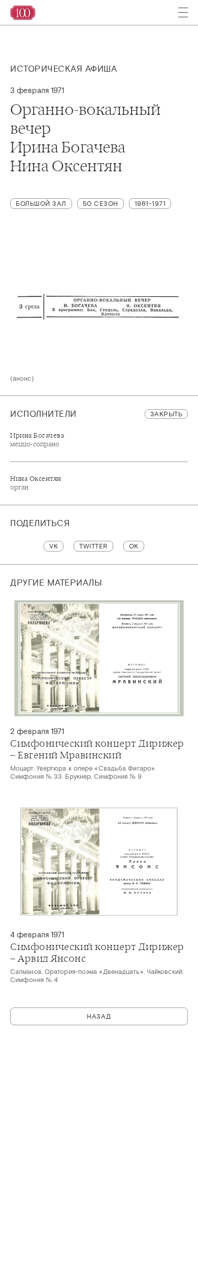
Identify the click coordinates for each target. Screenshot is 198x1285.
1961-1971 (150, 203)
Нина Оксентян (35, 483)
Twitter (93, 546)
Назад (99, 1016)
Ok (134, 546)
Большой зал (41, 203)
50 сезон (100, 203)
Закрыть (166, 414)
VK (53, 546)
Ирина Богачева (37, 440)
